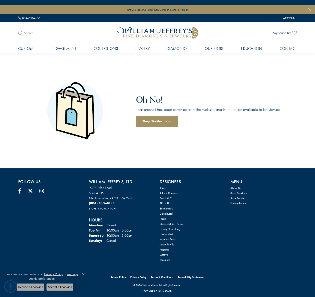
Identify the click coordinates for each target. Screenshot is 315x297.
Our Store (214, 48)
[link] (29, 18)
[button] (289, 18)
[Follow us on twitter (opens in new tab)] (30, 191)
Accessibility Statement (191, 277)
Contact (288, 48)
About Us (235, 188)
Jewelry (142, 48)
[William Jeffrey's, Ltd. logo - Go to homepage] (157, 33)
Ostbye (164, 255)
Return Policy (118, 277)
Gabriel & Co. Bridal (171, 224)
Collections (105, 48)
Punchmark (164, 291)
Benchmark (166, 208)
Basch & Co (166, 198)
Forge (163, 219)
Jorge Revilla (167, 244)
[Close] (309, 9)
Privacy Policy (238, 203)
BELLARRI (165, 203)
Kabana (164, 249)
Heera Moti (166, 234)
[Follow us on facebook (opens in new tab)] (20, 191)
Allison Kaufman (169, 193)
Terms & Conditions (162, 277)
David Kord (166, 213)
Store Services (238, 193)
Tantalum (165, 260)
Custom (25, 48)
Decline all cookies (30, 287)
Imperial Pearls (168, 239)
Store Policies (238, 198)
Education (251, 48)
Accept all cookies (60, 287)
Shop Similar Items (157, 121)
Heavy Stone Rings (170, 229)
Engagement (63, 48)
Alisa (162, 188)
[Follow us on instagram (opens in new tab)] (41, 191)
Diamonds (177, 48)
